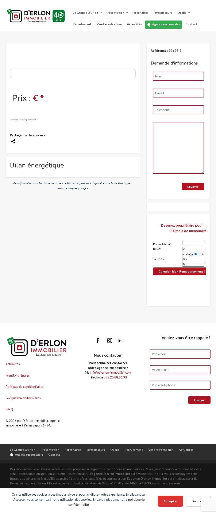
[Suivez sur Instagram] (110, 341)
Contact (191, 24)
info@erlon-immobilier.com (112, 372)
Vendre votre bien (109, 24)
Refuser (198, 501)
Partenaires (140, 12)
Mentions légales (17, 375)
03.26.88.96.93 (116, 377)
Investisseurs (163, 12)
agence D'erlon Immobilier (111, 474)
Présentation (114, 12)
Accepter (170, 501)
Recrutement (82, 24)
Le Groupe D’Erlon (85, 12)
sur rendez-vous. (168, 483)
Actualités (134, 24)
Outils (181, 12)
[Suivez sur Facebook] (98, 341)
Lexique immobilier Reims (23, 398)
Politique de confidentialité (24, 386)
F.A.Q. (9, 409)
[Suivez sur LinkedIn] (119, 340)
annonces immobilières (125, 469)
